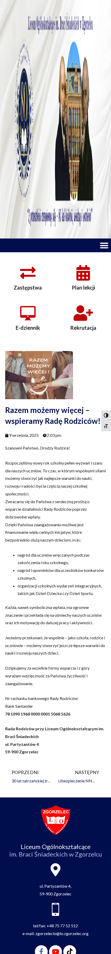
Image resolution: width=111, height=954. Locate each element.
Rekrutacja (83, 328)
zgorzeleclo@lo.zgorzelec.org (62, 933)
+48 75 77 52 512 (62, 925)
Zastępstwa (28, 287)
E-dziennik (28, 328)
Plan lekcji (83, 287)
